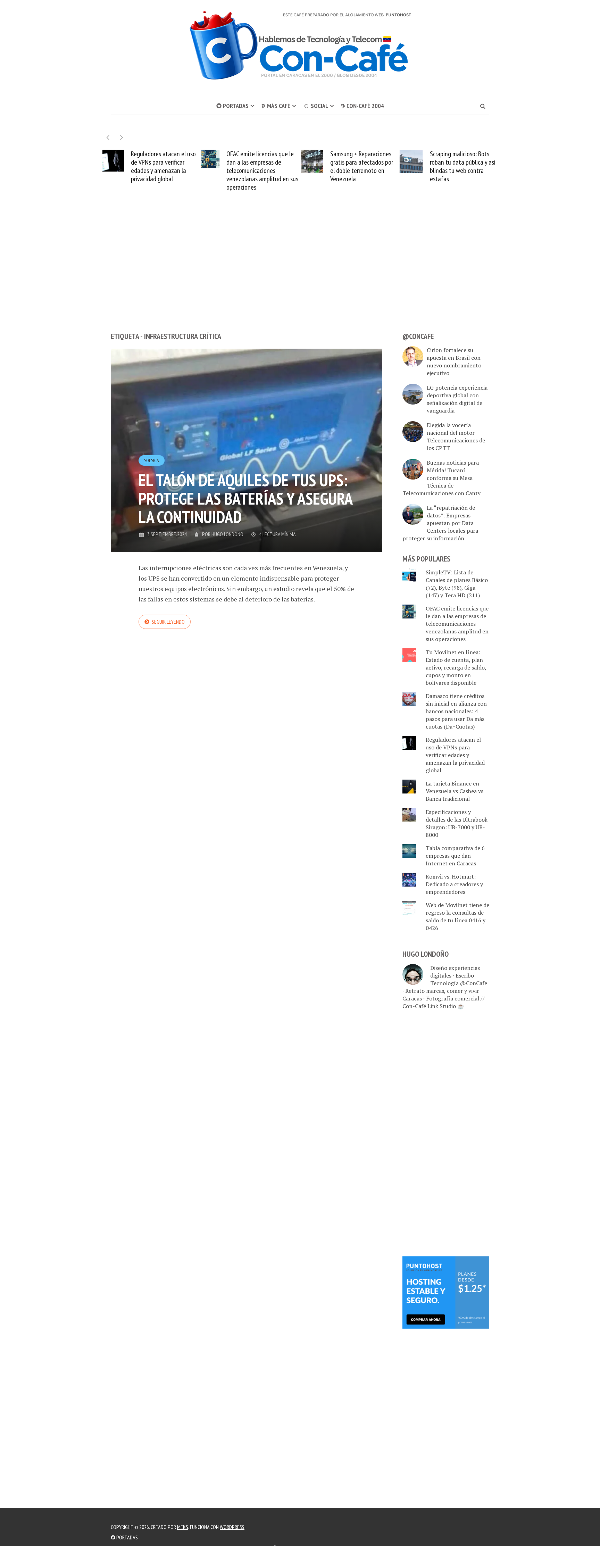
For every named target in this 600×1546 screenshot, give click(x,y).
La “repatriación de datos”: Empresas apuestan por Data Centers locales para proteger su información (440, 523)
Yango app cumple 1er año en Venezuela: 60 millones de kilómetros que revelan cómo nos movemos (459, 166)
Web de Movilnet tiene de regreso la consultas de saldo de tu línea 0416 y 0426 (457, 916)
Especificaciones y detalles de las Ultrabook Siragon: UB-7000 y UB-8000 (457, 823)
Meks (182, 1526)
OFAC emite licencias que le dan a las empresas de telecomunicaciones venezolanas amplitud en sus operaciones (163, 170)
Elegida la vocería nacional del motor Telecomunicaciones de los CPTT (456, 436)
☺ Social (315, 106)
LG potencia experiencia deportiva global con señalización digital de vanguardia (457, 399)
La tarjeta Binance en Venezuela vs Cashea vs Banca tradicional (454, 791)
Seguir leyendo (168, 621)
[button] (121, 137)
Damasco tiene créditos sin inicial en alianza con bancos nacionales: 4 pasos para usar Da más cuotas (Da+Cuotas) (456, 711)
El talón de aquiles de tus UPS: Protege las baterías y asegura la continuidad (245, 498)
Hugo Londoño (227, 534)
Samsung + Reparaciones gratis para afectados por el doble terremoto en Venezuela (262, 166)
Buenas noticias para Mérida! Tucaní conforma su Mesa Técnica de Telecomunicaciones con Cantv (441, 478)
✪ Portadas (232, 106)
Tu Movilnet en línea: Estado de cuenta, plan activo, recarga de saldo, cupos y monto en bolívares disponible (456, 667)
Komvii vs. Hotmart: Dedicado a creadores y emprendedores (454, 884)
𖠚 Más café (275, 106)
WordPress (232, 1526)
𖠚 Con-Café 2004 (362, 106)
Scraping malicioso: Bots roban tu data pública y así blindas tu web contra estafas (363, 166)
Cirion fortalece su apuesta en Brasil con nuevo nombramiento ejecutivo (454, 361)
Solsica (151, 460)
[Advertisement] (300, 274)
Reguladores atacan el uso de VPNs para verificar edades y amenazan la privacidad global (455, 755)
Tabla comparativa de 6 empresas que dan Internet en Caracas (455, 855)
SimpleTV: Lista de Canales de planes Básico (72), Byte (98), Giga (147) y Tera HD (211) (457, 583)
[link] (445, 1292)
